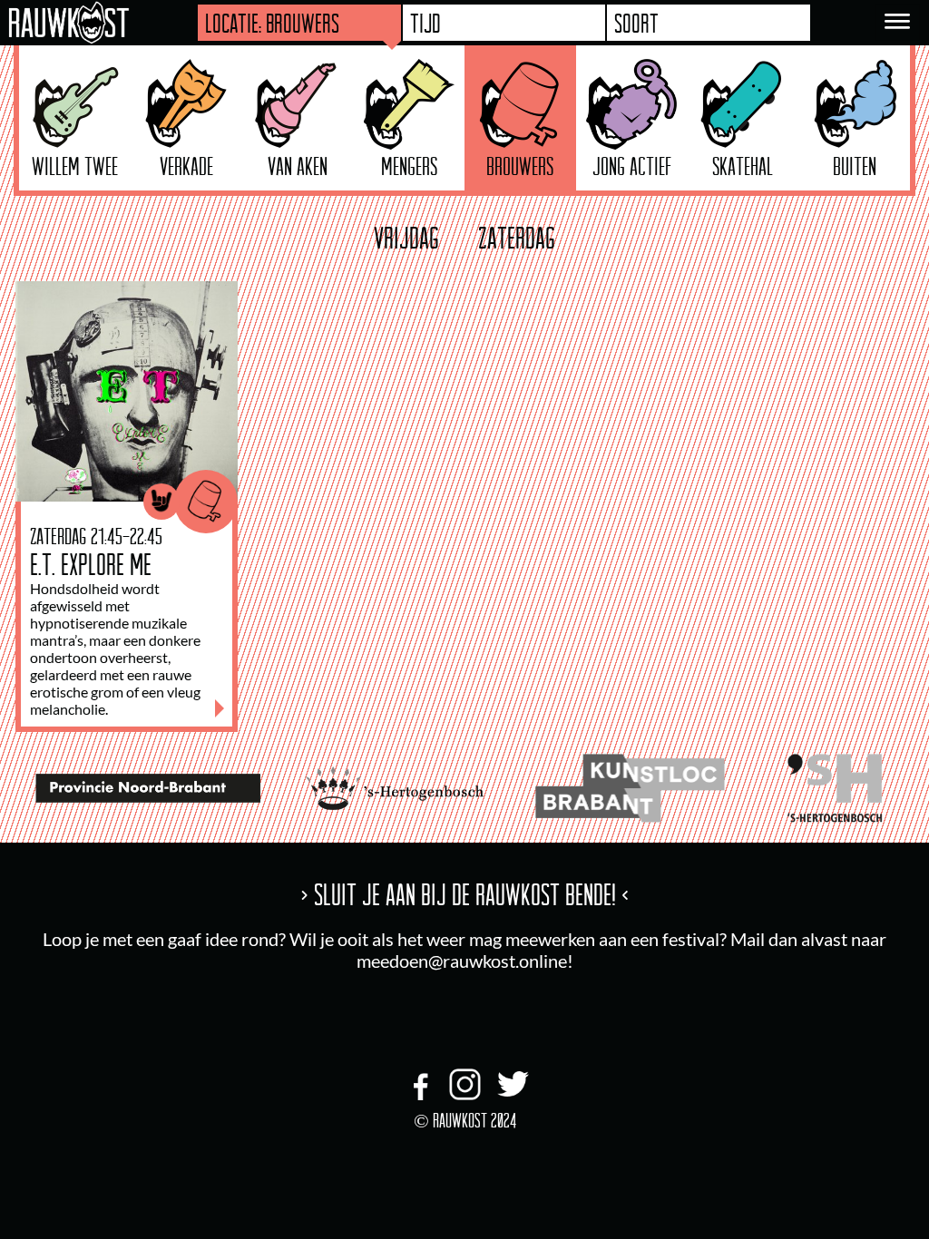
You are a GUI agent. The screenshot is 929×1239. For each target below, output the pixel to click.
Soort (636, 22)
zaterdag (516, 237)
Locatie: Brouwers (272, 22)
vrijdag (406, 237)
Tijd (425, 22)
